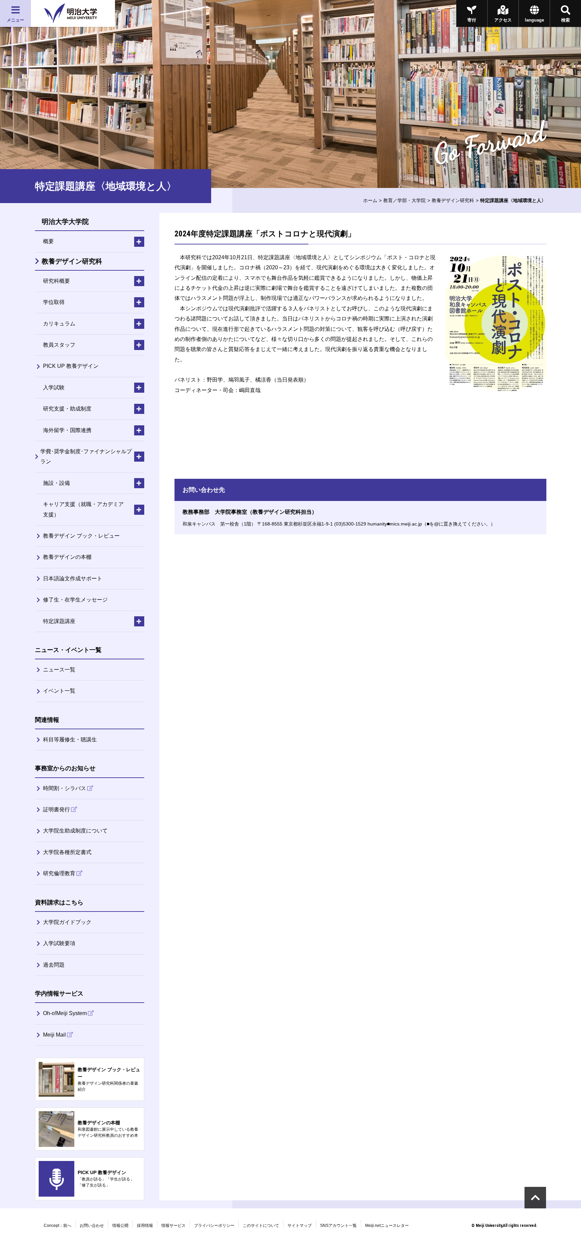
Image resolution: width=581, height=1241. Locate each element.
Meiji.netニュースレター (387, 1226)
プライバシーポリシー (214, 1226)
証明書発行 (56, 809)
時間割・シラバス (64, 788)
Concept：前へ (57, 1226)
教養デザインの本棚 (67, 557)
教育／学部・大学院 (404, 200)
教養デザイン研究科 (453, 200)
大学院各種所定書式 (67, 852)
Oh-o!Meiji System (65, 1013)
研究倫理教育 (59, 873)
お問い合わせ (92, 1226)
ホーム (370, 200)
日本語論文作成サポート (72, 578)
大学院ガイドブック (67, 922)
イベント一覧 (59, 691)
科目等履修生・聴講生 (70, 739)
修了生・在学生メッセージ (75, 600)
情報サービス (173, 1226)
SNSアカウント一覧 (338, 1226)
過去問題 (54, 965)
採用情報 (145, 1226)
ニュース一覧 (59, 669)
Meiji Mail (54, 1035)
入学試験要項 (59, 943)
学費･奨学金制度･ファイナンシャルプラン (86, 456)
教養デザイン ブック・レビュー (81, 536)
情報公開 (120, 1226)
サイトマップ (299, 1226)
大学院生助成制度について (75, 830)
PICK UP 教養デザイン (71, 366)
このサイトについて (261, 1226)
